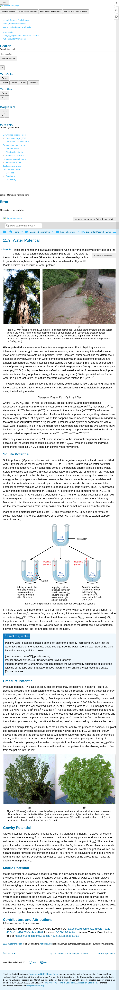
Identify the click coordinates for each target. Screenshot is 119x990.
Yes (34, 962)
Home (16, 232)
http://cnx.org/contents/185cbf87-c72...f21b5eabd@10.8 (47, 935)
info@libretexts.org (35, 985)
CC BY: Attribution (65, 932)
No (45, 962)
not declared (46, 943)
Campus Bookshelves (39, 232)
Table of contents (104, 256)
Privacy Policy (50, 983)
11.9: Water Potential (12, 943)
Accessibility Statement (86, 983)
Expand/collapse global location (114, 231)
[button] (10, 176)
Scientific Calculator (15, 155)
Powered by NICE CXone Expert (44, 974)
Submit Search (8, 58)
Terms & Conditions (66, 983)
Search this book (7, 49)
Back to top (8, 953)
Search (7, 226)
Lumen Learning (68, 232)
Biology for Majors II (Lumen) (99, 232)
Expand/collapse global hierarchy (6, 232)
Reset (4, 78)
